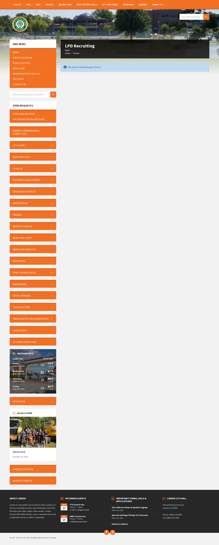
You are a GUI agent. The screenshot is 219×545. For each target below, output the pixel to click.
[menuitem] (17, 4)
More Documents (120, 524)
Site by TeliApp (50, 538)
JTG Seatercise (77, 504)
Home (67, 53)
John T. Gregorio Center (80, 510)
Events (76, 53)
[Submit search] (206, 17)
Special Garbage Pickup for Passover (130, 515)
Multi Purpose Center (79, 521)
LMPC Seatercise (78, 516)
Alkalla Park (19, 451)
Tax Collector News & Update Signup (130, 507)
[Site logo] (20, 33)
